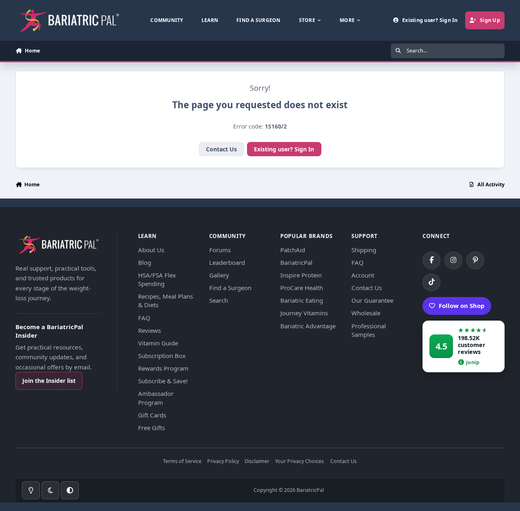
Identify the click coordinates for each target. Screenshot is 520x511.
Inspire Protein (301, 275)
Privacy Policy (223, 462)
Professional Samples (368, 330)
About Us (151, 250)
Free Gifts (151, 428)
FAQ (144, 318)
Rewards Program (163, 368)
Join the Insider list (49, 380)
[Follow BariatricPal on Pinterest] (475, 260)
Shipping (363, 250)
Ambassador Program (155, 397)
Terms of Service (182, 462)
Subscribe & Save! (163, 381)
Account (362, 275)
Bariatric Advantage (308, 326)
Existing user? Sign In (284, 149)
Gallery (219, 275)
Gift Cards (152, 415)
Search (218, 300)
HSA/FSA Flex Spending (157, 279)
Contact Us (221, 149)
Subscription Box (162, 356)
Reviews (149, 330)
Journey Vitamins (304, 313)
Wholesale (365, 313)
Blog (144, 262)
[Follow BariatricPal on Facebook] (431, 260)
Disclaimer (257, 462)
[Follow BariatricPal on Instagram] (453, 260)
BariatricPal (296, 262)
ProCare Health (301, 288)
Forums (220, 250)
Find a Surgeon (230, 288)
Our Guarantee (372, 300)
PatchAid (292, 250)
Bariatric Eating (301, 300)
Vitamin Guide (158, 343)
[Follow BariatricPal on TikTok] (431, 282)
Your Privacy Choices (299, 462)
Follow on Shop (462, 305)
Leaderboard (227, 262)
